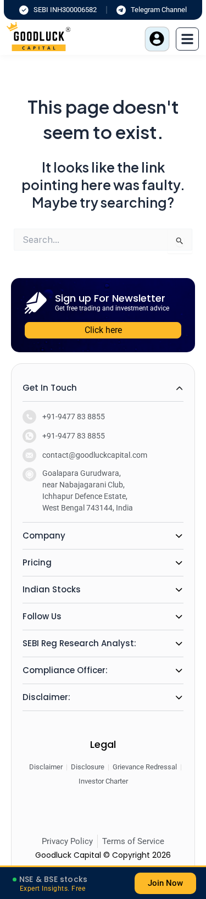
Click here (103, 330)
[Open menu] (187, 39)
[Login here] (157, 39)
